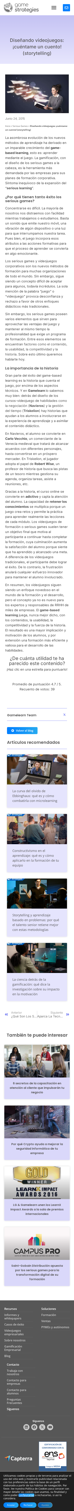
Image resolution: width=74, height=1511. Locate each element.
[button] (54, 8)
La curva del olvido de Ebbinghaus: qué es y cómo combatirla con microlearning (34, 796)
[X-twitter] (42, 1427)
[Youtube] (50, 1427)
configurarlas (26, 1495)
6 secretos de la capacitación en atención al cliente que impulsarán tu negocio (37, 1087)
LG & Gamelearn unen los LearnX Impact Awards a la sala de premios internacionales (37, 1209)
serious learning (19, 188)
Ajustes (45, 1505)
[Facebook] (34, 1427)
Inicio (7, 125)
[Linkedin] (26, 1427)
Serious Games (20, 125)
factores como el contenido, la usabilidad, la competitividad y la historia (36, 349)
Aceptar (11, 1505)
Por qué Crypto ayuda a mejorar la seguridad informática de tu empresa (37, 1148)
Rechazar (28, 1505)
